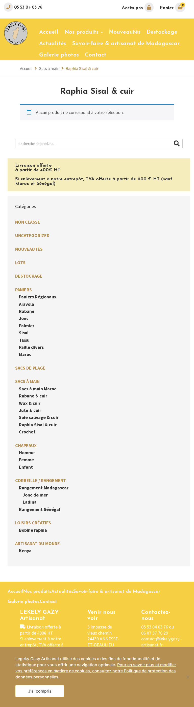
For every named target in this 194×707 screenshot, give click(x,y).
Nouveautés (29, 249)
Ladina (30, 502)
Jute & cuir (30, 410)
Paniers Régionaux (37, 297)
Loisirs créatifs (33, 523)
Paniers (23, 290)
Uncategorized (32, 235)
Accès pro (133, 8)
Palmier (26, 326)
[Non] (187, 676)
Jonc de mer (35, 495)
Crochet (27, 432)
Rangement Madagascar (43, 488)
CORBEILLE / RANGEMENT (40, 480)
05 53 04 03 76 (27, 8)
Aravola (26, 304)
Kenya (25, 550)
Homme (27, 452)
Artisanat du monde (37, 543)
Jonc (24, 318)
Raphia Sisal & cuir (38, 425)
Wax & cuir (29, 403)
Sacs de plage (30, 368)
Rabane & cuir (33, 396)
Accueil (26, 68)
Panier (171, 6)
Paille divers (31, 347)
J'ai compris (39, 691)
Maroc (25, 354)
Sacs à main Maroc (37, 389)
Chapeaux (26, 445)
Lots (20, 262)
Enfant (26, 467)
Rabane (26, 311)
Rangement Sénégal (39, 509)
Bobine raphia (33, 530)
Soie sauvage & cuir (39, 417)
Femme (26, 460)
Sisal (24, 333)
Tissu (24, 340)
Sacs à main (49, 68)
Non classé (27, 222)
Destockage (28, 276)
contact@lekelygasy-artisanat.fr (161, 641)
